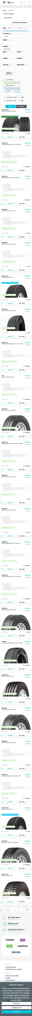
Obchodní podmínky (11, 967)
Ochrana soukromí (10, 980)
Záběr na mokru (10, 85)
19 (18, 906)
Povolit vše (16, 1011)
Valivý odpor (9, 79)
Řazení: (4, 10)
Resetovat (21, 106)
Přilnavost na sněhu (12, 97)
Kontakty (8, 978)
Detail (23, 137)
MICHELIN (16, 951)
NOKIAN (9, 945)
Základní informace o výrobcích (14, 969)
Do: (20, 28)
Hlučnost (8, 91)
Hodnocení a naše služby (12, 975)
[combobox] (12, 10)
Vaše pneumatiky (12, 2)
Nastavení (17, 1003)
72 (8, 910)
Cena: (4, 28)
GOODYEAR (22, 945)
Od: (9, 28)
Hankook (9, 939)
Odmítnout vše (16, 1007)
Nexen (22, 939)
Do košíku (10, 137)
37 (26, 906)
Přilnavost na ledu (11, 100)
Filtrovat (10, 106)
